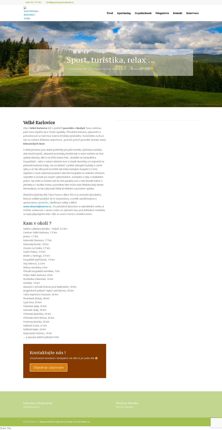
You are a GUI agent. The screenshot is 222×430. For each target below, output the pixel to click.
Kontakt (177, 13)
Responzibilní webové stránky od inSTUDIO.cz (65, 421)
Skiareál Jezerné (31, 406)
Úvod (110, 13)
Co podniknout (143, 13)
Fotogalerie (162, 13)
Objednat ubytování (48, 367)
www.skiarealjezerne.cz (37, 206)
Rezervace (192, 13)
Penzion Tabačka (124, 406)
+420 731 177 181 (33, 2)
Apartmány (124, 13)
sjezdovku (43, 202)
